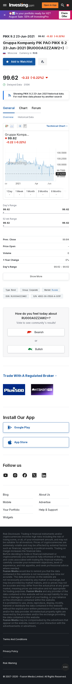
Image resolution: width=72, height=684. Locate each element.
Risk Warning (10, 663)
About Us (44, 494)
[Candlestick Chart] (7, 126)
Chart (23, 108)
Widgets (8, 517)
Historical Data (26, 117)
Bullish (39, 349)
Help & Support (48, 509)
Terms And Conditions (15, 639)
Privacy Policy (10, 651)
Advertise (45, 502)
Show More (36, 276)
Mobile (7, 502)
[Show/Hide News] (25, 126)
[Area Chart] (12, 126)
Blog (5, 494)
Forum (36, 108)
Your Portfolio (11, 509)
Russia (55, 290)
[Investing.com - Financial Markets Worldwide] (21, 5)
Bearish (39, 332)
